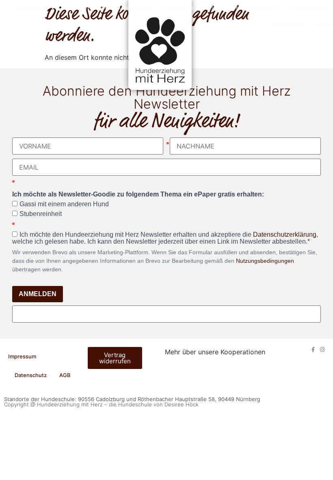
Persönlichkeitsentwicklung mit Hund (108, 8)
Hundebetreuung (253, 8)
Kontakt (324, 24)
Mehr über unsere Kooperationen (215, 352)
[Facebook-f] (313, 349)
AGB (65, 375)
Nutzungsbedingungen (265, 260)
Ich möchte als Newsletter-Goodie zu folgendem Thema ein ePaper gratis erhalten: (138, 194)
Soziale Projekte (308, 8)
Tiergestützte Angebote (189, 8)
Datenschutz (31, 375)
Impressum (22, 356)
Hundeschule (33, 8)
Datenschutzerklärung (284, 234)
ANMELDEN (37, 293)
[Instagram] (322, 349)
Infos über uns (287, 24)
